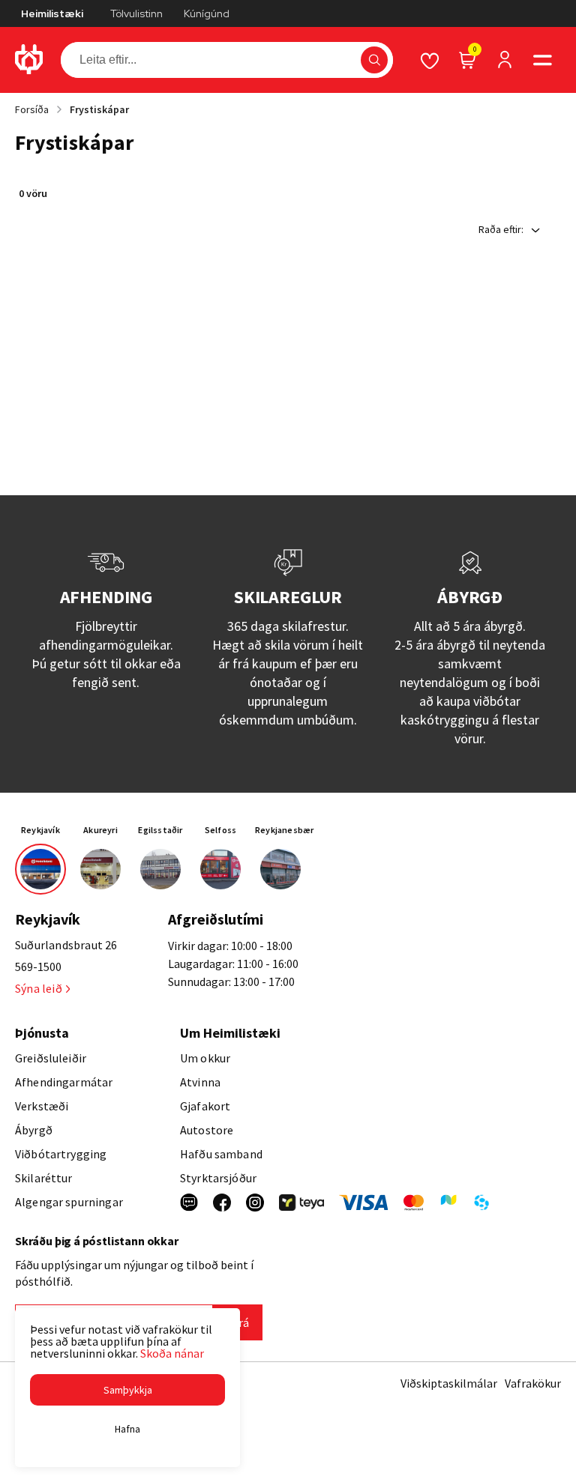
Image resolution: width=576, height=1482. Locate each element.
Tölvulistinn (136, 13)
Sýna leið (38, 988)
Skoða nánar (172, 1353)
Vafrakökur (533, 1383)
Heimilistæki (52, 13)
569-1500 (38, 967)
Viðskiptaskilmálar (448, 1383)
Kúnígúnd (207, 13)
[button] (374, 59)
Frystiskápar (99, 109)
